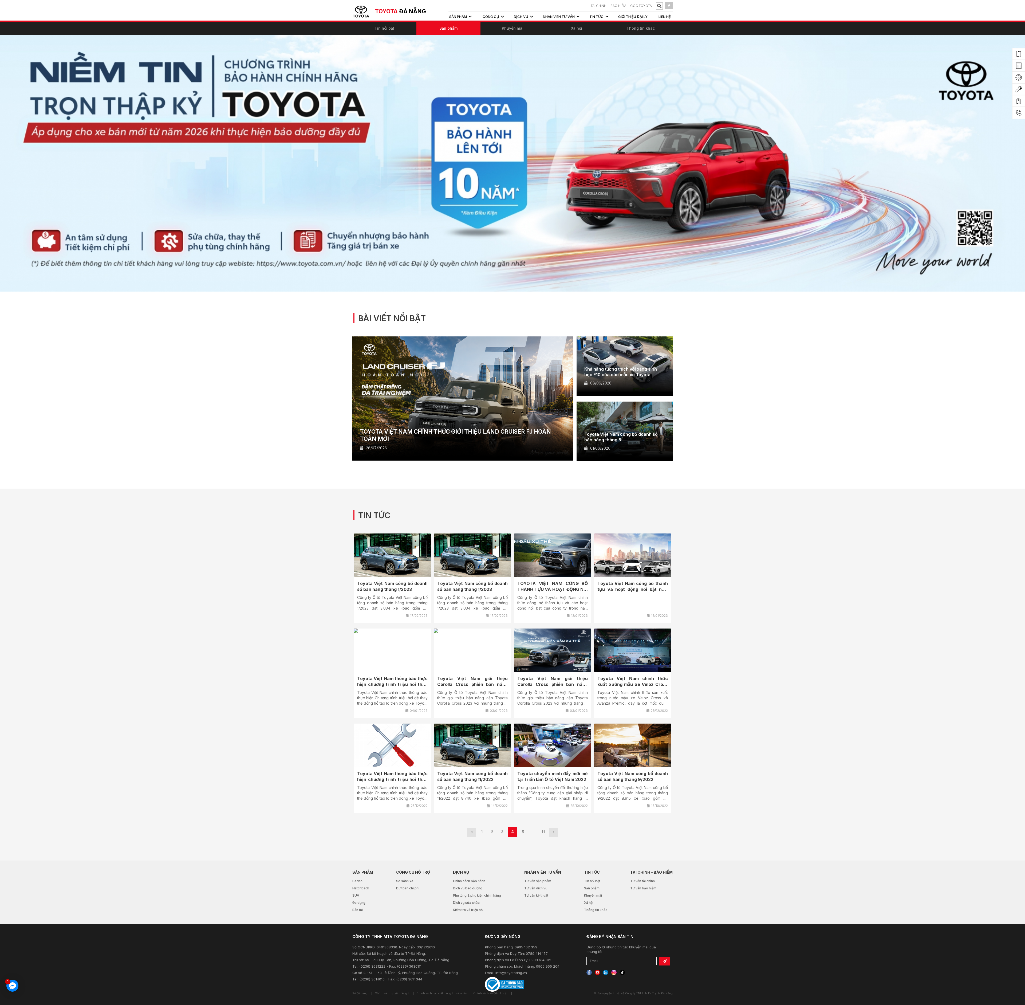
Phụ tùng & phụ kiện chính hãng (477, 895)
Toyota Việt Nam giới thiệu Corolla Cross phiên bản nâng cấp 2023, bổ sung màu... (472, 684)
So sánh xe (404, 881)
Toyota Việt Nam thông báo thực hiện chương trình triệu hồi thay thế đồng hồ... (392, 779)
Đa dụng (358, 903)
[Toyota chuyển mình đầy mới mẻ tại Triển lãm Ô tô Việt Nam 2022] (552, 745)
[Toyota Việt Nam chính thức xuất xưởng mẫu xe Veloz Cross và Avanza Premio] (632, 650)
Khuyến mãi (512, 28)
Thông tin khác (640, 28)
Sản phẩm (448, 28)
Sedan (357, 881)
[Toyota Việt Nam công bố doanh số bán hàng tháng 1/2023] (392, 555)
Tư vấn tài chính (642, 881)
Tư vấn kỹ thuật (536, 895)
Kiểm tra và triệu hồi (468, 910)
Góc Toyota (641, 6)
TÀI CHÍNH (598, 6)
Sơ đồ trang (360, 993)
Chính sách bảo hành (469, 881)
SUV (355, 895)
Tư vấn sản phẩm (537, 881)
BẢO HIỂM (618, 6)
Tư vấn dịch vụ (535, 888)
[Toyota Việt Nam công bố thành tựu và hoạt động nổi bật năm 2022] (632, 555)
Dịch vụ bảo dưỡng (467, 888)
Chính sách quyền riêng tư (392, 993)
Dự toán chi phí (407, 888)
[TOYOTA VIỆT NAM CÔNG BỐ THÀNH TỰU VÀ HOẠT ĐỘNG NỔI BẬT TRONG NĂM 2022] (552, 555)
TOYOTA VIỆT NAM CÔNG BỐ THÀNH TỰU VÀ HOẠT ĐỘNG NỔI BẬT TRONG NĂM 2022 (552, 589)
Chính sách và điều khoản (490, 993)
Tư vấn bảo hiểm (643, 888)
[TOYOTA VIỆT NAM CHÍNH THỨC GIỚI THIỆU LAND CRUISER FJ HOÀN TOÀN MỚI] (462, 398)
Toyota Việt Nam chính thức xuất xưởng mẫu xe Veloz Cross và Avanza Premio (632, 684)
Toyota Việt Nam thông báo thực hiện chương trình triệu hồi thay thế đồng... (392, 684)
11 (543, 832)
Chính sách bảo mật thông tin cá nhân (441, 993)
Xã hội (576, 28)
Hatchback (360, 888)
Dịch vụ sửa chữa (466, 903)
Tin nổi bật (384, 28)
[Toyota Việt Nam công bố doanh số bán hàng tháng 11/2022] (472, 745)
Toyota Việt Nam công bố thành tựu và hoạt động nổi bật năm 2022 (632, 589)
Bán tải (357, 910)
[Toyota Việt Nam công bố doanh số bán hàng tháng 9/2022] (632, 745)
